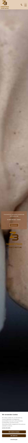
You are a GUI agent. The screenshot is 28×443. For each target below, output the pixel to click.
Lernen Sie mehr (6, 427)
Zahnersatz (14, 225)
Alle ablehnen (14, 435)
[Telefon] (21, 5)
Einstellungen (14, 439)
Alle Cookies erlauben (14, 432)
